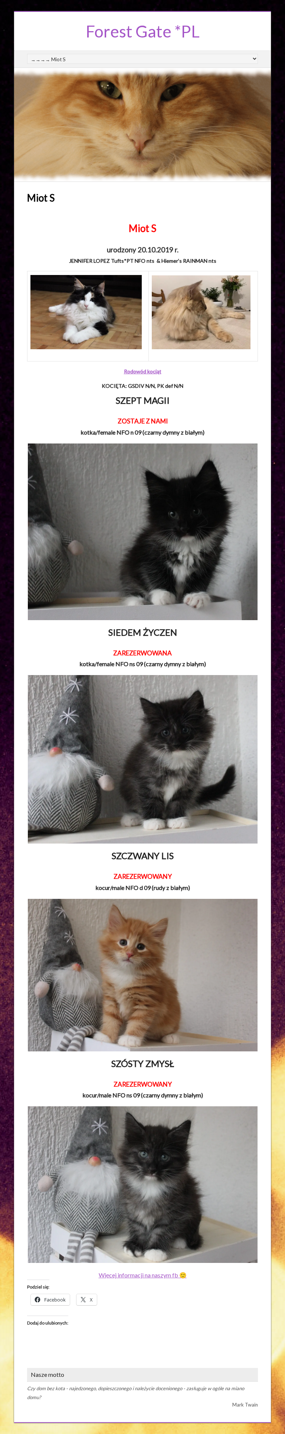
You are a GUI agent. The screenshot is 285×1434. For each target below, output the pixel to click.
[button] (142, 532)
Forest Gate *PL (143, 31)
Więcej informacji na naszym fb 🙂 (143, 1275)
